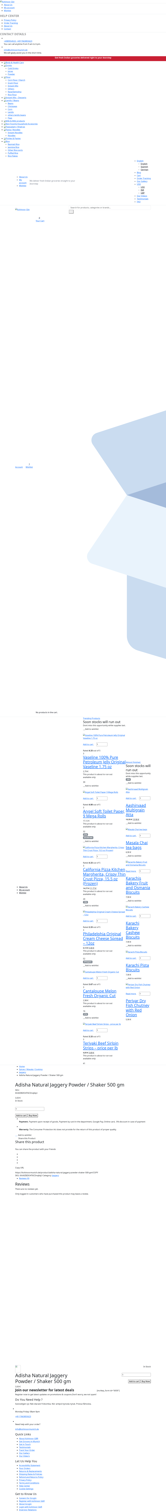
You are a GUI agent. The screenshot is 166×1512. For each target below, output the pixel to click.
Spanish (144, 166)
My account (9, 7)
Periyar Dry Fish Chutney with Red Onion (137, 1007)
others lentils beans (17, 115)
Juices (10, 71)
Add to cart (21, 1115)
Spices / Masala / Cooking (31, 1069)
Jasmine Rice (13, 147)
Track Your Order (27, 1450)
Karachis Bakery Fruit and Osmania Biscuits (138, 885)
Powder (11, 74)
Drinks (9, 65)
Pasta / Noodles (13, 129)
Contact (7, 28)
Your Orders (24, 1468)
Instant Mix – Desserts (16, 97)
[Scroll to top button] (160, 1506)
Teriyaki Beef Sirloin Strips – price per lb (100, 1045)
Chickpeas (12, 106)
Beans (10, 103)
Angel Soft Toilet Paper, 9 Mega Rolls (104, 813)
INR (142, 190)
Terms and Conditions (29, 1483)
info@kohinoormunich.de (15, 50)
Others (11, 88)
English (140, 161)
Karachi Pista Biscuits (137, 967)
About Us (8, 4)
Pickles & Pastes (13, 138)
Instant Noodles (15, 132)
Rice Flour (12, 94)
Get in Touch (25, 1444)
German (144, 169)
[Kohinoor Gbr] (7, 1)
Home (22, 1066)
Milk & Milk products (15, 121)
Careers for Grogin (27, 1498)
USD (139, 184)
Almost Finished (135, 762)
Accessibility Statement (29, 1465)
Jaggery (22, 1072)
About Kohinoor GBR (28, 1438)
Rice (8, 141)
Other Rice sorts (15, 150)
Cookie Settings (26, 1488)
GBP (143, 193)
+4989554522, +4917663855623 (18, 41)
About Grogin (25, 1504)
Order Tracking (11, 23)
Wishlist (7, 10)
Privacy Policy (10, 20)
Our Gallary (24, 1453)
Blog (139, 172)
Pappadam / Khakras (15, 126)
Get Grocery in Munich (29, 1441)
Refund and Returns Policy (31, 1477)
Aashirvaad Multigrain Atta (136, 810)
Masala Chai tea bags (137, 845)
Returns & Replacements (30, 1471)
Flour (8, 77)
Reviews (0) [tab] (24, 1178)
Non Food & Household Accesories (22, 124)
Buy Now (33, 1115)
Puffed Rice (13, 153)
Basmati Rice (13, 144)
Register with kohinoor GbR (32, 1501)
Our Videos (142, 196)
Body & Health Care (15, 62)
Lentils (11, 112)
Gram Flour (13, 83)
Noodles (11, 135)
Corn (10, 109)
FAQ (139, 201)
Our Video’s (24, 1456)
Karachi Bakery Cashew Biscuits (133, 930)
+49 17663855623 (23, 1416)
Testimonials (142, 198)
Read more (131, 871)
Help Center (24, 1486)
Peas (10, 118)
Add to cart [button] (88, 744)
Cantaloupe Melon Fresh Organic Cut (99, 993)
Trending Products (91, 718)
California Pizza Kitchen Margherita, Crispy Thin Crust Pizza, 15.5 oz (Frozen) (104, 876)
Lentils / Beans (12, 100)
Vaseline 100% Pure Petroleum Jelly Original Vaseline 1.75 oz (104, 762)
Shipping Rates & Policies (30, 1474)
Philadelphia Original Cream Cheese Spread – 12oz (103, 938)
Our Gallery (142, 181)
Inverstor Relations (28, 1509)
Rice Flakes (13, 156)
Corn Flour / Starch (16, 80)
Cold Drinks (13, 68)
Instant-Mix (13, 86)
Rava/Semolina (14, 91)
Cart (139, 175)
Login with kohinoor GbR (30, 1507)
